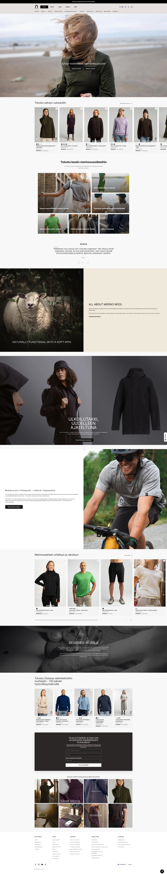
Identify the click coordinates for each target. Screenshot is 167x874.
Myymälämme (38, 842)
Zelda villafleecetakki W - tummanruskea (96, 145)
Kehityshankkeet (38, 846)
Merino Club (99, 11)
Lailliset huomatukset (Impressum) (100, 846)
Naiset (44, 6)
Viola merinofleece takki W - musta (44, 610)
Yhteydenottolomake (122, 842)
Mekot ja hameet (58, 11)
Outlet (75, 6)
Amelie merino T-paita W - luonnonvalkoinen (146, 610)
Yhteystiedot (55, 858)
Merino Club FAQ (56, 846)
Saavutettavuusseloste (97, 855)
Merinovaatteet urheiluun (14, 507)
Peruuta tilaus (121, 846)
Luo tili (53, 842)
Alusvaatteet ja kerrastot (70, 11)
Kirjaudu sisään (55, 839)
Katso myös (90, 11)
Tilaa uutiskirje (55, 856)
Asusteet (81, 11)
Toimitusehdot (95, 842)
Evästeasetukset (95, 857)
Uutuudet (37, 11)
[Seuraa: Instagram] (39, 864)
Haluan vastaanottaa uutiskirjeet (74, 758)
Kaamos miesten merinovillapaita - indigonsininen (100, 721)
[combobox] (83, 760)
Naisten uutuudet (76, 68)
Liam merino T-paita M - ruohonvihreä (78, 610)
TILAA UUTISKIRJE (83, 765)
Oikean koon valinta (74, 854)
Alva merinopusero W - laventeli (118, 145)
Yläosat (42, 11)
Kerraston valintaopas (75, 844)
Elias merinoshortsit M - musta (109, 610)
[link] (47, 791)
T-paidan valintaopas (75, 846)
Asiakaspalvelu (121, 839)
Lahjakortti (115, 11)
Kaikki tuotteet (107, 11)
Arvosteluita (55, 851)
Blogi (53, 849)
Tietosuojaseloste (96, 849)
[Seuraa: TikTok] (45, 864)
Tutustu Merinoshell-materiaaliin (83, 440)
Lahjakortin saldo (56, 854)
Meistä (36, 839)
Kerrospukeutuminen (75, 851)
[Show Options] (100, 760)
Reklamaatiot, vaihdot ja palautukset (97, 852)
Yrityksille (37, 849)
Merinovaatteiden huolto (76, 849)
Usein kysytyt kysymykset (124, 844)
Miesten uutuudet (90, 68)
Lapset (60, 6)
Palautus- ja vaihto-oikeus (98, 844)
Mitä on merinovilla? (75, 839)
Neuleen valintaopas (75, 842)
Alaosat (49, 11)
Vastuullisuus (38, 844)
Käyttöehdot (94, 839)
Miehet (52, 6)
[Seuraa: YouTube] (42, 864)
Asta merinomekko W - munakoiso (69, 145)
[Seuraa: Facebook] (35, 864)
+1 (68, 144)
